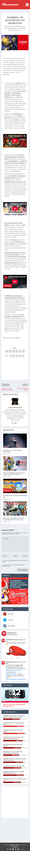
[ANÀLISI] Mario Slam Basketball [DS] (13, 766)
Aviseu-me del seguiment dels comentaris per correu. (15, 561)
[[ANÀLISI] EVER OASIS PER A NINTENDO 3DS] (15, 486)
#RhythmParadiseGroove (13, 670)
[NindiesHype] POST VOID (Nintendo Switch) (13, 723)
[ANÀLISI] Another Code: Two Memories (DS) (14, 779)
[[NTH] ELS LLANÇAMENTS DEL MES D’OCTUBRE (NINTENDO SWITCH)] (15, 508)
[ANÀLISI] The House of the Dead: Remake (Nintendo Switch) (12, 752)
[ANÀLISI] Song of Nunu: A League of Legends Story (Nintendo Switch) (13, 716)
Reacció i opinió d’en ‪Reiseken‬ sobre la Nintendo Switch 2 (14, 705)
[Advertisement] (15, 369)
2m (7, 663)
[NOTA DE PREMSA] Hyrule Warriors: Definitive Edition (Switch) (14, 473)
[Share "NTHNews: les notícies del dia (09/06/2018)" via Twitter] (10, 351)
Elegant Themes (14, 845)
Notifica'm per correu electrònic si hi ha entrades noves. (13, 565)
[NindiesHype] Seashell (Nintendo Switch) (13, 745)
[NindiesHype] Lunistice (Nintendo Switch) (13, 730)
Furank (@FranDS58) (15, 26)
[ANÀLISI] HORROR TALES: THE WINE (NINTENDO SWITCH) (13, 772)
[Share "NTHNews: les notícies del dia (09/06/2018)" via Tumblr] (13, 351)
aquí (15, 237)
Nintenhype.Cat (11, 633)
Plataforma (23, 28)
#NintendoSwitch (11, 674)
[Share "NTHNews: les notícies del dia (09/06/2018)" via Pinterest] (16, 351)
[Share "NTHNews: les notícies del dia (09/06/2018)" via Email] (20, 351)
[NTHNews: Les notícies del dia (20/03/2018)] (15, 441)
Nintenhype (11, 28)
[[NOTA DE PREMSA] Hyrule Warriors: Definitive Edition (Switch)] (15, 463)
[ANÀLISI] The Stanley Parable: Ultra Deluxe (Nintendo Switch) (13, 737)
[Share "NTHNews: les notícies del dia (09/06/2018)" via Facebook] (6, 351)
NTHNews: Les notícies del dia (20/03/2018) (12, 451)
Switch (10, 30)
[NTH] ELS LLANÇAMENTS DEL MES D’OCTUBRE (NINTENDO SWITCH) (13, 518)
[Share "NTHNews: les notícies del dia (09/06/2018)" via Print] (23, 351)
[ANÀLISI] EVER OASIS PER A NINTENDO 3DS (15, 496)
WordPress (15, 846)
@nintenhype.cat (12, 634)
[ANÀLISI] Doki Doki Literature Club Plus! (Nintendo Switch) (14, 759)
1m (7, 641)
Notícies (17, 28)
